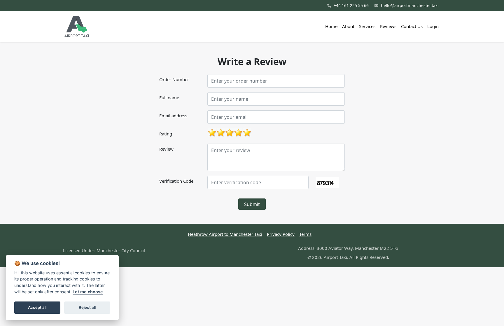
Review (166, 149)
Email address (173, 115)
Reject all (87, 307)
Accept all (37, 307)
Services (367, 26)
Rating (165, 134)
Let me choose (88, 291)
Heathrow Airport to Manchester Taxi (225, 234)
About (348, 26)
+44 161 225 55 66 (350, 5)
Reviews (388, 26)
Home (331, 26)
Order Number (174, 79)
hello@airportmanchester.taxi (409, 5)
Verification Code (176, 181)
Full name (169, 97)
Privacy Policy (281, 234)
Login (433, 26)
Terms (305, 234)
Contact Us (412, 26)
